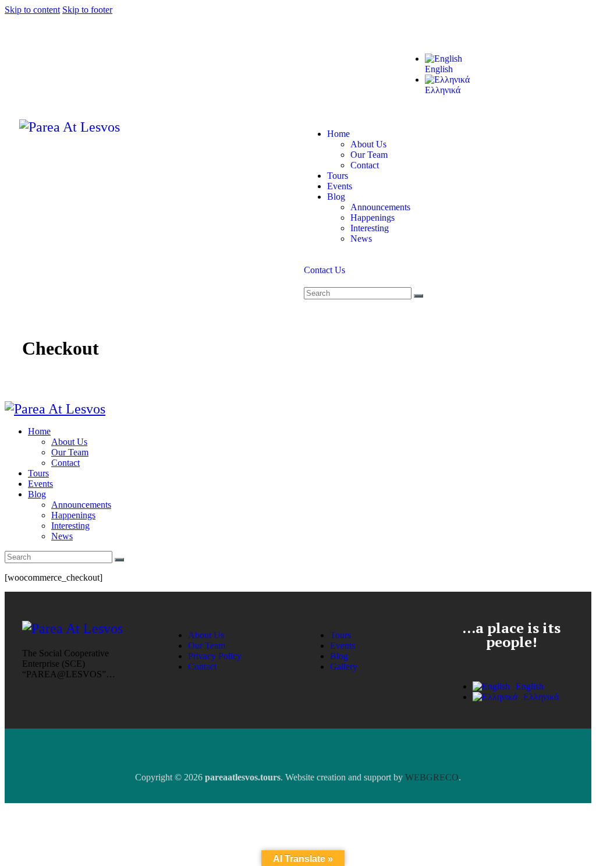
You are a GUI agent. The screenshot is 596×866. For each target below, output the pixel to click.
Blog (339, 656)
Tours (340, 635)
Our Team (206, 646)
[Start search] (418, 296)
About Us (206, 635)
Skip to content (32, 10)
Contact (202, 666)
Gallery (343, 666)
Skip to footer (87, 10)
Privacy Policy (215, 656)
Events (342, 646)
